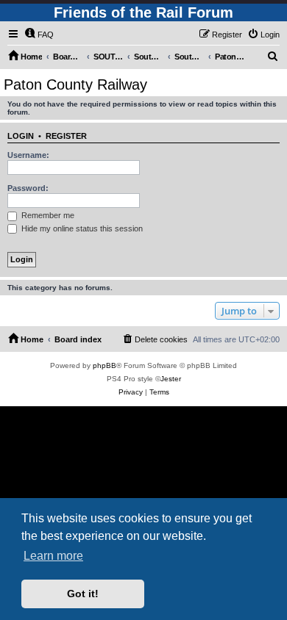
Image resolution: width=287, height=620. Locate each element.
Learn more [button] (53, 555)
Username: (28, 155)
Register (66, 135)
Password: (28, 188)
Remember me (46, 215)
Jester (170, 379)
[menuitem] (39, 34)
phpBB (104, 365)
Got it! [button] (83, 593)
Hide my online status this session (81, 228)
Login (20, 135)
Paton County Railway (75, 84)
